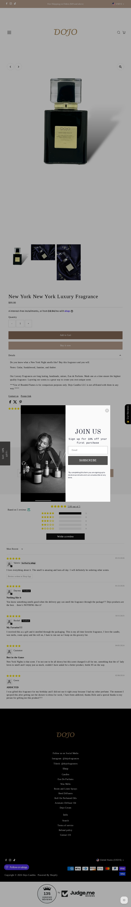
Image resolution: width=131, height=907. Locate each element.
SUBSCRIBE (87, 460)
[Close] (107, 411)
